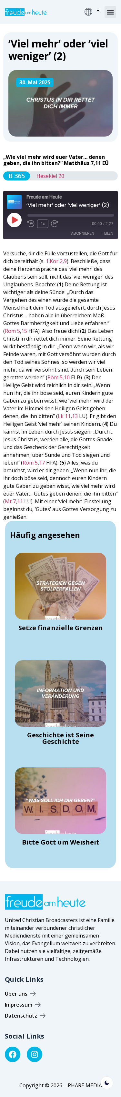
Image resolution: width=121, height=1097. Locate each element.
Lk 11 (64, 416)
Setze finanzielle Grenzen (60, 627)
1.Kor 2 (54, 261)
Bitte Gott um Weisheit (60, 842)
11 (20, 501)
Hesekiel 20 (50, 175)
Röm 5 (12, 330)
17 (42, 462)
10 (67, 377)
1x (43, 223)
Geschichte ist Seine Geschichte (60, 738)
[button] (110, 12)
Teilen (107, 233)
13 (75, 416)
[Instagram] (34, 1054)
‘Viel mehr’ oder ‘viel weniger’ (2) (58, 49)
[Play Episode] (14, 220)
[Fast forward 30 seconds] (56, 223)
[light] (106, 1082)
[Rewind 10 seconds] (31, 223)
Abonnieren (82, 233)
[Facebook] (12, 1054)
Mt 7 (10, 501)
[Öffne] (98, 10)
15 (24, 330)
